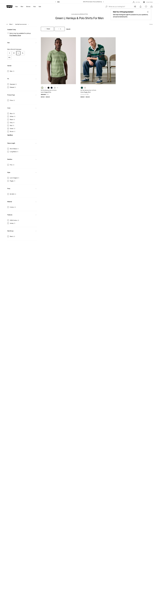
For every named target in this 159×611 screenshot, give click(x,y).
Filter (11, 24)
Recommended (21, 24)
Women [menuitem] (28, 6)
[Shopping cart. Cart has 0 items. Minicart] (151, 6)
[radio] (42, 88)
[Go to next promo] (103, 1)
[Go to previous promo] (55, 1)
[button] (22, 29)
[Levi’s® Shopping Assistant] (135, 6)
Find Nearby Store (15, 35)
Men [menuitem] (22, 6)
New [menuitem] (16, 6)
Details (58, 1)
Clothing (73, 14)
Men (76, 14)
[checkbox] (9, 53)
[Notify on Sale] (140, 6)
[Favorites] (146, 6)
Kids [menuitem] (34, 6)
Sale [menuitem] (40, 6)
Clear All (68, 29)
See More (10, 135)
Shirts (78, 14)
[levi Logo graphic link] (9, 6)
